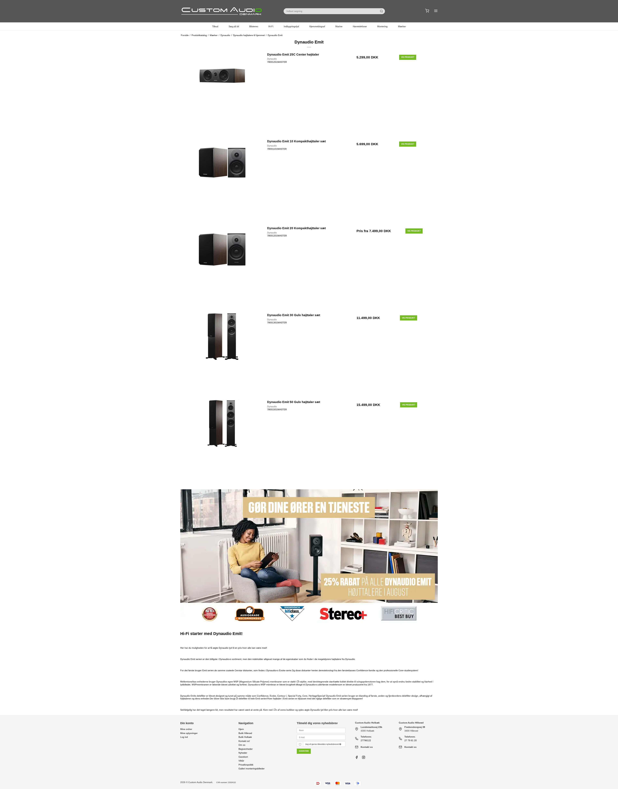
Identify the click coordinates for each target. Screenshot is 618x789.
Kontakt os (367, 747)
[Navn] (321, 730)
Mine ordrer (186, 729)
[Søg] (381, 11)
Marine (338, 26)
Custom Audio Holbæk (367, 722)
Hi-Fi (270, 26)
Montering (382, 26)
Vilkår (241, 760)
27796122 (366, 740)
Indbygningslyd (291, 26)
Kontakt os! (244, 741)
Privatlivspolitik (246, 764)
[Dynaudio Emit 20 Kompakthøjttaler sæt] (222, 268)
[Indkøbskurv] (427, 11)
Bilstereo (253, 26)
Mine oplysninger (189, 733)
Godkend (304, 751)
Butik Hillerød (245, 733)
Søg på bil (234, 26)
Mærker (402, 26)
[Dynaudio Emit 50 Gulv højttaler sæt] (222, 441)
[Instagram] (363, 758)
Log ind (184, 737)
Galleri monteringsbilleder (252, 768)
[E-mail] (321, 737)
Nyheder (243, 752)
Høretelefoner (360, 26)
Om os (242, 745)
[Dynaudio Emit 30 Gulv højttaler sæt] (222, 354)
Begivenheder (246, 749)
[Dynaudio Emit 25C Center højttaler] (222, 94)
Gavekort (243, 757)
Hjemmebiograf (317, 26)
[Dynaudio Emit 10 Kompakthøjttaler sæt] (222, 181)
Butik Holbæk (245, 737)
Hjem (241, 729)
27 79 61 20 (410, 740)
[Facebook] (356, 758)
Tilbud (215, 26)
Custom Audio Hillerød (411, 722)
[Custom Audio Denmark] (222, 11)
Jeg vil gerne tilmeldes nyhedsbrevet (322, 744)
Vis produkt (407, 57)
